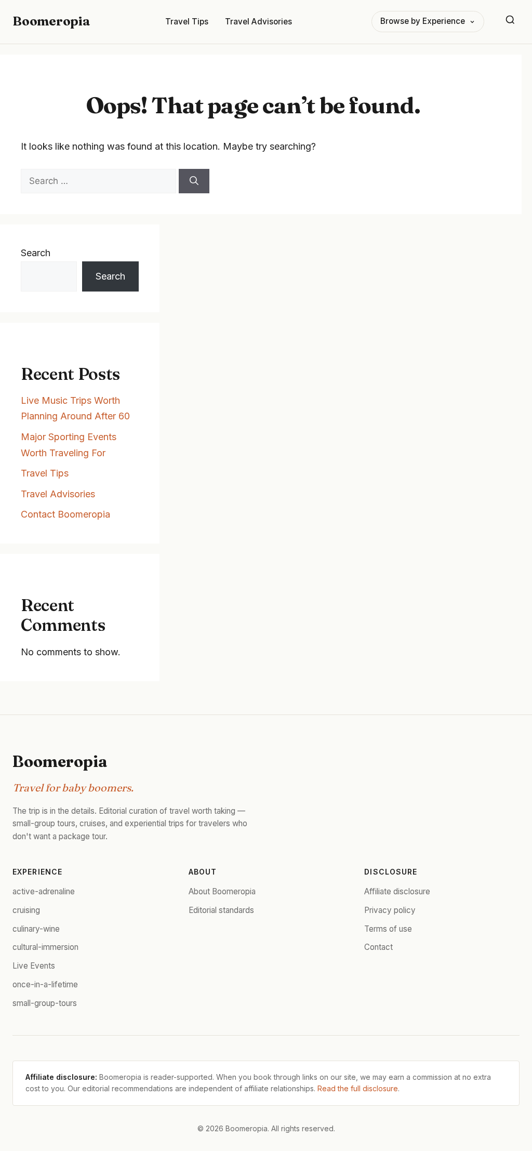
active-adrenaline (43, 891)
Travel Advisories (258, 22)
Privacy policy (390, 910)
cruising (26, 910)
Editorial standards (221, 910)
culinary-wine (36, 929)
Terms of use (388, 929)
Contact (378, 947)
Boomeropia (51, 21)
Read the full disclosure (357, 1088)
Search (35, 252)
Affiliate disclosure (397, 891)
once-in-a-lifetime (45, 984)
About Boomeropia (222, 891)
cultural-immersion (45, 947)
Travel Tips (186, 22)
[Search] (510, 21)
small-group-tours (44, 1003)
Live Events (33, 966)
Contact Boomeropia (65, 514)
